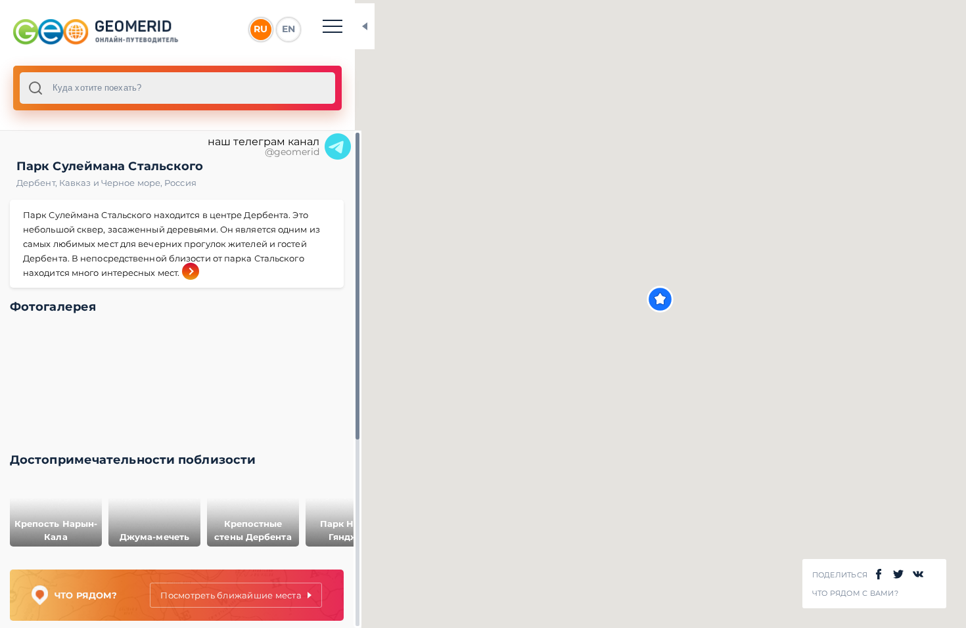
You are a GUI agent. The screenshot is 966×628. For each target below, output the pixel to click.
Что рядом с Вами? (855, 593)
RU (260, 29)
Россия (180, 182)
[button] (660, 299)
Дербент (37, 182)
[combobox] (177, 88)
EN (288, 29)
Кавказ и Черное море (111, 182)
